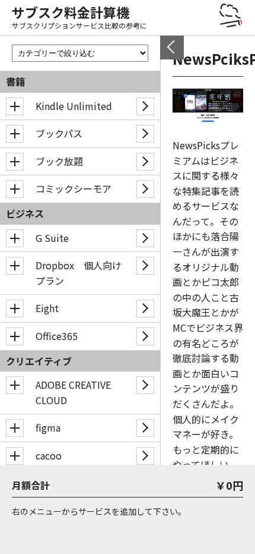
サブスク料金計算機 (70, 11)
